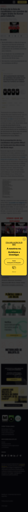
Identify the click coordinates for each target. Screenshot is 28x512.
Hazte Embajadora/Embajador (14, 261)
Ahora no (14, 271)
